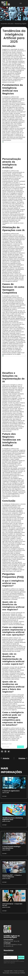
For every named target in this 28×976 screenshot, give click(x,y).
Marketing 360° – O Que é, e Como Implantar (11, 876)
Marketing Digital (20, 23)
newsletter (7, 744)
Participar (20, 747)
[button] (2, 751)
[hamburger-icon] (20, 3)
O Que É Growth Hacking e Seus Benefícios (11, 847)
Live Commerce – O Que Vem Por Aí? (12, 904)
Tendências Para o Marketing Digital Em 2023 (12, 818)
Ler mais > (4, 796)
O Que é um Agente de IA (10, 791)
